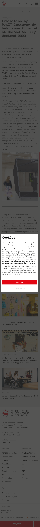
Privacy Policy (30, 263)
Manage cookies (19, 288)
